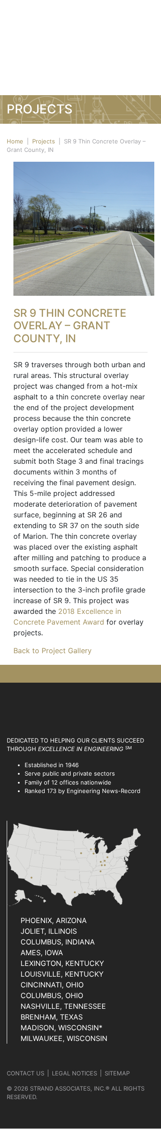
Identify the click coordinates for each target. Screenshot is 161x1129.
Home (15, 141)
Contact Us (25, 1073)
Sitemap (117, 1073)
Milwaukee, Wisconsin (64, 1038)
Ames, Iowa (42, 952)
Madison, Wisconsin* (61, 1027)
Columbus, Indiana (58, 941)
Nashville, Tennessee (63, 1006)
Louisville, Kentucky (62, 974)
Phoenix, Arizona (54, 920)
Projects (43, 141)
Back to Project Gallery (52, 650)
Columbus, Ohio (52, 995)
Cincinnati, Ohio (52, 984)
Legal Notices (74, 1073)
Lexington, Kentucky (62, 963)
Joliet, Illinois (49, 931)
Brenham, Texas (52, 1016)
